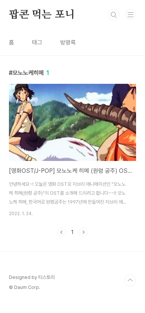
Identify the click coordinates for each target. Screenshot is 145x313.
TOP (130, 280)
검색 (113, 14)
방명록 (68, 42)
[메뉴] (130, 14)
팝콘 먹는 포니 (41, 15)
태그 (37, 42)
